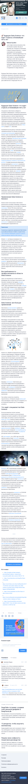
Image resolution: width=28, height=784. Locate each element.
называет (20, 282)
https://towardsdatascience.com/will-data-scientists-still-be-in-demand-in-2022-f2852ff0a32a (12, 691)
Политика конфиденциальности (9, 764)
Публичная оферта (6, 761)
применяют (4, 390)
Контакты (3, 767)
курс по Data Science (6, 543)
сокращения (12, 387)
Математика (11, 612)
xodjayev (5, 687)
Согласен (23, 777)
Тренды (19, 612)
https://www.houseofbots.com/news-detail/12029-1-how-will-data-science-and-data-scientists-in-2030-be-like (14, 603)
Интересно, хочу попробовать (14, 564)
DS (3, 612)
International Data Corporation (19, 138)
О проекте (3, 754)
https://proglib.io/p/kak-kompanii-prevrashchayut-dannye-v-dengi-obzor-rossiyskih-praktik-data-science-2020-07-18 (13, 574)
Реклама (3, 758)
